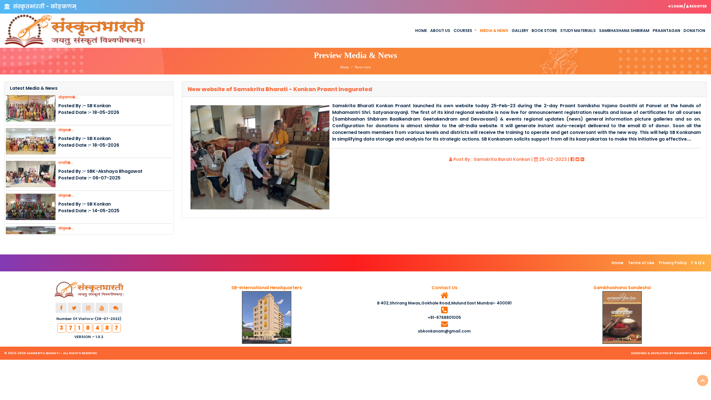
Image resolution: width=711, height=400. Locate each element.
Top (702, 380)
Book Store (544, 30)
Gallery (520, 30)
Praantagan (666, 30)
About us (440, 30)
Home (421, 30)
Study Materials (578, 30)
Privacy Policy (673, 263)
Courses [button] (463, 30)
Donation (694, 30)
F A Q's (698, 263)
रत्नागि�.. (65, 163)
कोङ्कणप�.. (68, 97)
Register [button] (698, 6)
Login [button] (677, 6)
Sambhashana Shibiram (624, 30)
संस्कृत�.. (66, 130)
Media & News (494, 30)
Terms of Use (641, 263)
